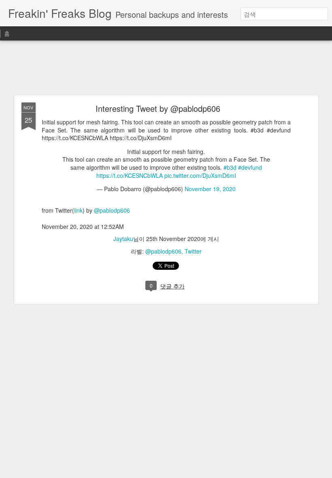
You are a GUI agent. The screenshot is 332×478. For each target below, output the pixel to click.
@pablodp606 (112, 210)
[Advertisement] (166, 68)
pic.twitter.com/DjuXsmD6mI (200, 175)
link (78, 210)
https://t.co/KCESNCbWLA (129, 175)
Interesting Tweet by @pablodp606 (158, 108)
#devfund (250, 167)
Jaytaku (123, 239)
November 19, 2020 (210, 189)
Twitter (193, 251)
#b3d (229, 167)
